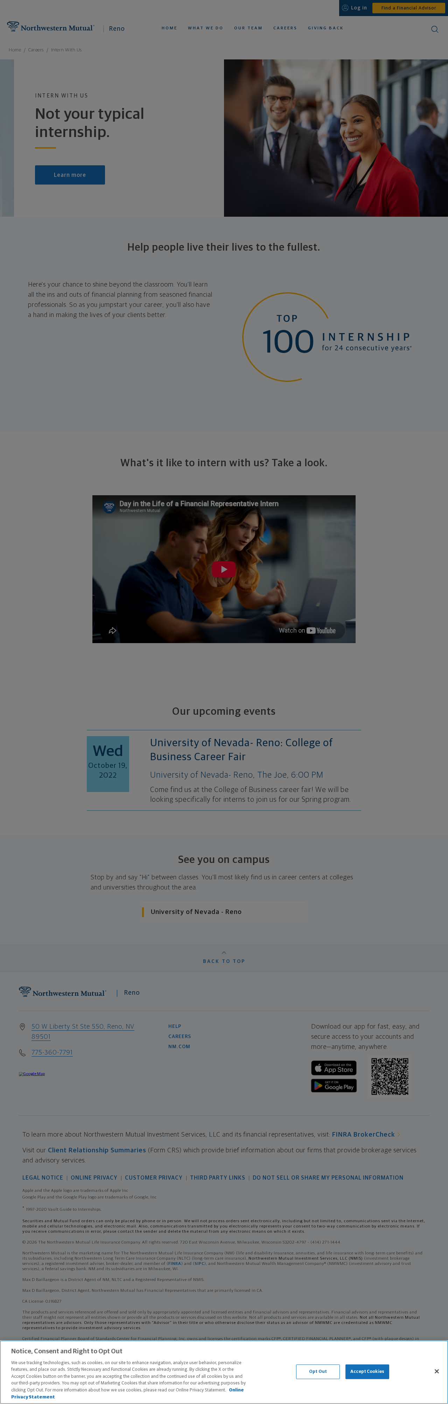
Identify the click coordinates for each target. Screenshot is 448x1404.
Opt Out (318, 1371)
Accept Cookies (367, 1371)
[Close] (436, 1371)
